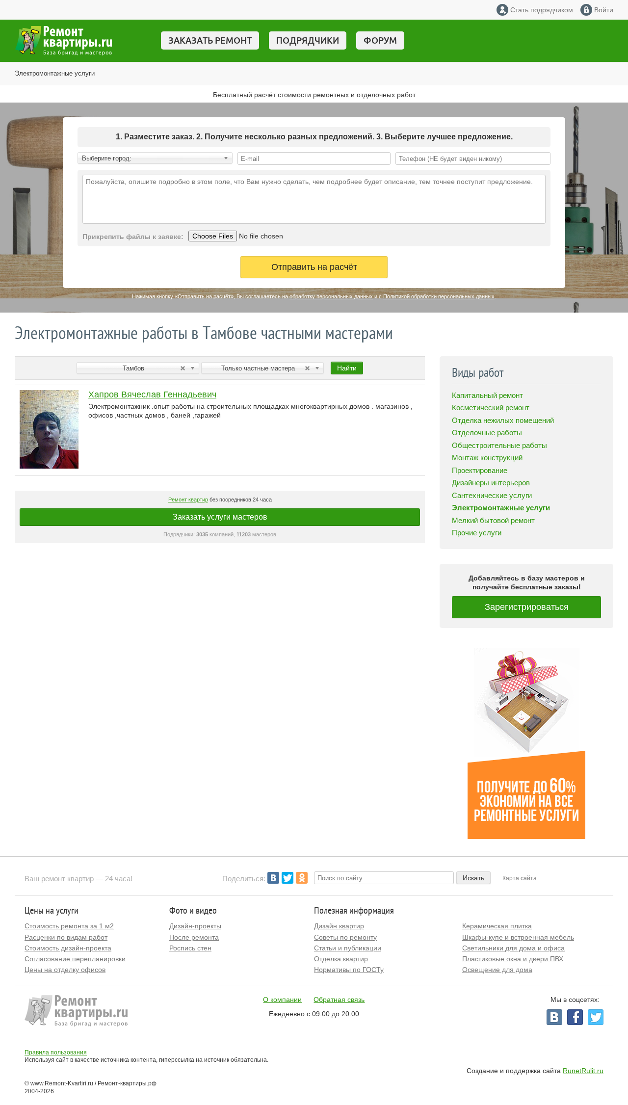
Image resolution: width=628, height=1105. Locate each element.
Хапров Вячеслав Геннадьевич (152, 394)
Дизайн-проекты (195, 926)
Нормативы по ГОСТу (349, 969)
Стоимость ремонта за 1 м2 (69, 926)
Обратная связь (339, 999)
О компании (282, 999)
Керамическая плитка (497, 926)
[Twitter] (287, 878)
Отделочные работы (487, 432)
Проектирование (479, 470)
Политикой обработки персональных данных (439, 296)
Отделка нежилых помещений (503, 420)
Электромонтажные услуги (55, 73)
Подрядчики (307, 40)
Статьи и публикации (347, 948)
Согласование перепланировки (75, 959)
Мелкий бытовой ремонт (493, 520)
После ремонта (194, 937)
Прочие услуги (476, 532)
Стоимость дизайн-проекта (68, 948)
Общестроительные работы (499, 445)
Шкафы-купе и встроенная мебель (518, 937)
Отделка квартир (341, 959)
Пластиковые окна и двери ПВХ (512, 959)
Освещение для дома (497, 969)
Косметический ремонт (490, 407)
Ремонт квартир (188, 499)
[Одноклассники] (302, 878)
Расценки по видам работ (66, 937)
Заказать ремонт (210, 40)
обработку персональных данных (331, 296)
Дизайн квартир (339, 926)
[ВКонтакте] (273, 878)
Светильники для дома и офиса (513, 948)
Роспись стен (190, 948)
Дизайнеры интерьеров (491, 482)
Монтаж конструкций (487, 457)
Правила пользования (56, 1052)
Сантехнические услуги (492, 495)
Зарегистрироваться (527, 607)
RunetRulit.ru (583, 1071)
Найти (347, 368)
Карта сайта (519, 878)
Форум (380, 40)
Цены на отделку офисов (65, 969)
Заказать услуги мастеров (220, 517)
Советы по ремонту (345, 937)
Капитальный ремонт (487, 395)
